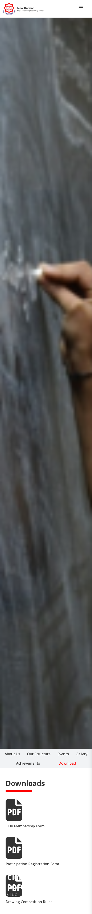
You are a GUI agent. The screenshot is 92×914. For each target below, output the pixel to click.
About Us (12, 753)
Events (63, 753)
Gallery (81, 753)
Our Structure (38, 753)
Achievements (28, 763)
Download (67, 763)
